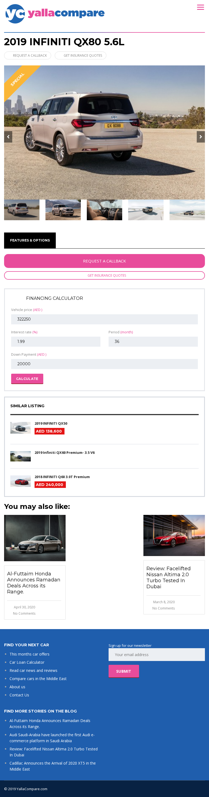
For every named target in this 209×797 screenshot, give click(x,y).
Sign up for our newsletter (130, 645)
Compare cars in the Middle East (38, 678)
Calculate (27, 379)
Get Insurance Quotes (83, 55)
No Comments (24, 613)
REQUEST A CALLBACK (30, 55)
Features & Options (30, 240)
